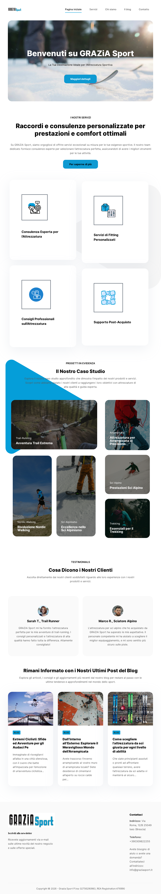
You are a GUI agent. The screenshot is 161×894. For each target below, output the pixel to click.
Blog (16, 732)
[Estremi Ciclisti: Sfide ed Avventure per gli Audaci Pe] (30, 709)
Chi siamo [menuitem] (110, 9)
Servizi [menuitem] (93, 9)
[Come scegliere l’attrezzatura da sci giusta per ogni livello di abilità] (130, 709)
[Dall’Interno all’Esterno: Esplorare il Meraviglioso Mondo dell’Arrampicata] (80, 709)
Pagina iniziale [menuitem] (73, 9)
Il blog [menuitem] (127, 9)
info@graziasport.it (141, 869)
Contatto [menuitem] (144, 9)
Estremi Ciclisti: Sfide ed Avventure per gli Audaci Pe (29, 743)
